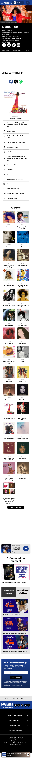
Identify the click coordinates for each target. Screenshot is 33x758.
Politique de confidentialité (11, 743)
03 (10, 30)
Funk (13, 38)
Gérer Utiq (25, 743)
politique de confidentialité (17, 685)
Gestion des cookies (15, 744)
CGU (21, 739)
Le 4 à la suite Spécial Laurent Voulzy (15, 651)
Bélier (8, 34)
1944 (12, 30)
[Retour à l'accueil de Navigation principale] (7, 3)
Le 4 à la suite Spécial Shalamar (13, 615)
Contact (20, 737)
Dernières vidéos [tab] (23, 592)
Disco (17, 40)
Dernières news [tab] (9, 592)
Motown (19, 38)
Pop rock (6, 40)
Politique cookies (16, 741)
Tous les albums (16, 507)
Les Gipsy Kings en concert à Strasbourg (14, 582)
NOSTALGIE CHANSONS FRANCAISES (16, 549)
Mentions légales (13, 739)
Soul (12, 40)
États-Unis (16, 36)
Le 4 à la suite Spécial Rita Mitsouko (14, 633)
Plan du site (12, 737)
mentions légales (7, 685)
